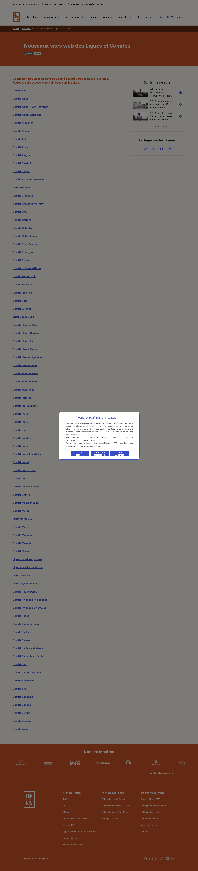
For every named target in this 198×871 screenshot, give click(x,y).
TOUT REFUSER (80, 454)
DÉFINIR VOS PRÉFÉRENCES (100, 454)
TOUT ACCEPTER (119, 454)
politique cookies (93, 446)
